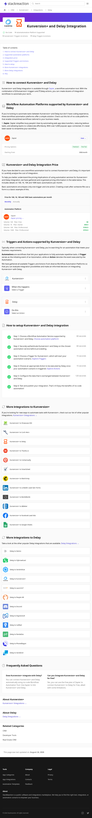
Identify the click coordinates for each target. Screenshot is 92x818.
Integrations (38, 10)
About (27, 775)
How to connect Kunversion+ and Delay (19, 51)
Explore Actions (53, 368)
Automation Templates (11, 784)
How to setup (9, 64)
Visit (83, 138)
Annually (16, 202)
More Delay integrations (14, 70)
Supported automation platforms (17, 55)
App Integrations (9, 779)
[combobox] (49, 278)
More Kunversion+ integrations (16, 67)
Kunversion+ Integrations (25, 415)
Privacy (50, 775)
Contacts (28, 779)
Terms (50, 779)
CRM (12, 10)
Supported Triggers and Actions (17, 61)
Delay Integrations (70, 543)
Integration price (11, 58)
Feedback (28, 784)
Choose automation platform (46, 339)
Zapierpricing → (17, 218)
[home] (5, 10)
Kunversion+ (24, 10)
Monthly (8, 202)
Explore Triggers (39, 358)
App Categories (8, 775)
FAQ (6, 74)
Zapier (51, 88)
